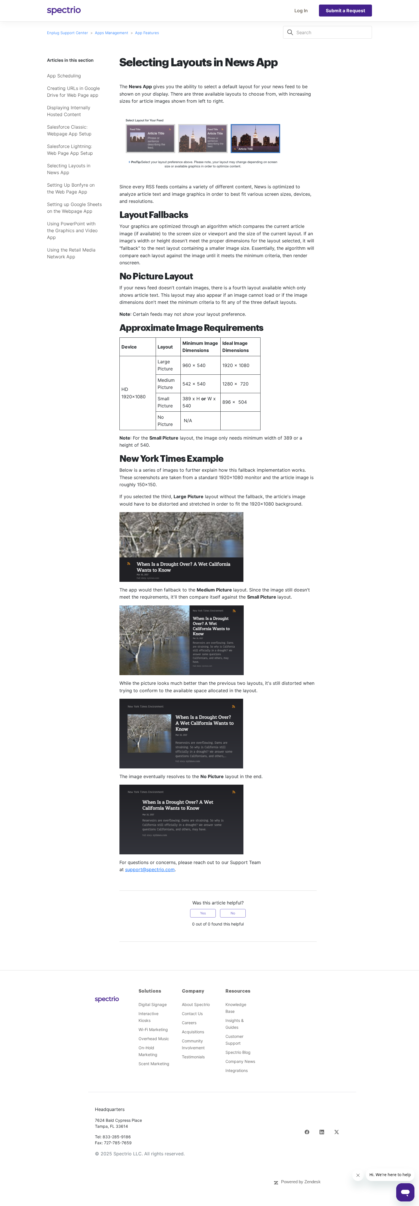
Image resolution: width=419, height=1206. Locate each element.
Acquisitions (193, 1031)
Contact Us (192, 1013)
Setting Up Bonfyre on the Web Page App (71, 188)
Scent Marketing (154, 1063)
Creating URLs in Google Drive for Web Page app (73, 91)
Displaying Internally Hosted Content (68, 111)
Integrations (236, 1070)
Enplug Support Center (67, 32)
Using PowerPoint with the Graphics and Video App (72, 230)
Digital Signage (153, 1004)
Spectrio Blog (238, 1052)
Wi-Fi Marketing (153, 1029)
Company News (240, 1061)
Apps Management (112, 32)
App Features (147, 32)
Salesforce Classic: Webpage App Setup (69, 130)
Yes (203, 913)
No (233, 913)
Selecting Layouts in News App (68, 169)
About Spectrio (196, 1004)
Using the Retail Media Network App (71, 253)
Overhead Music (154, 1038)
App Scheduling (64, 76)
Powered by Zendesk (301, 1181)
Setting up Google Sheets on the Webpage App (74, 207)
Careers (189, 1022)
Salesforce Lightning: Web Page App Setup (70, 149)
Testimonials (193, 1056)
